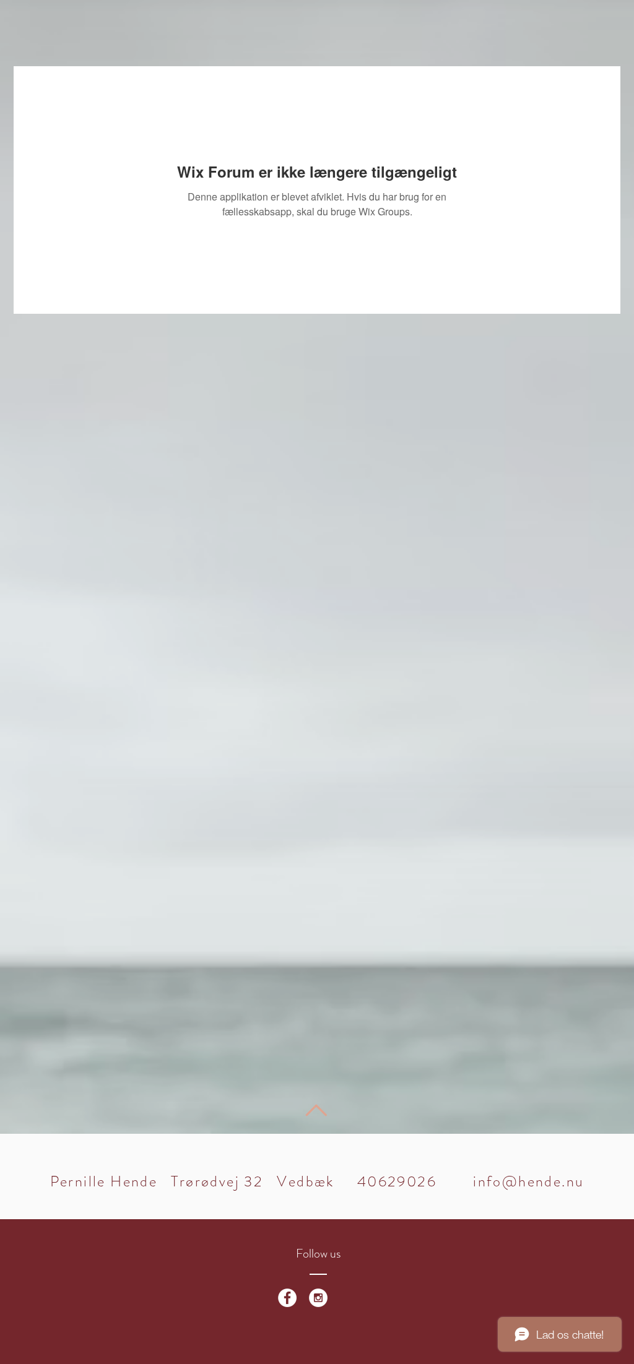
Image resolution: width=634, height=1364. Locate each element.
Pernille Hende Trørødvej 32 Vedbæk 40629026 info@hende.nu (317, 1181)
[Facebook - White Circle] (287, 1297)
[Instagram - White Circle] (318, 1297)
